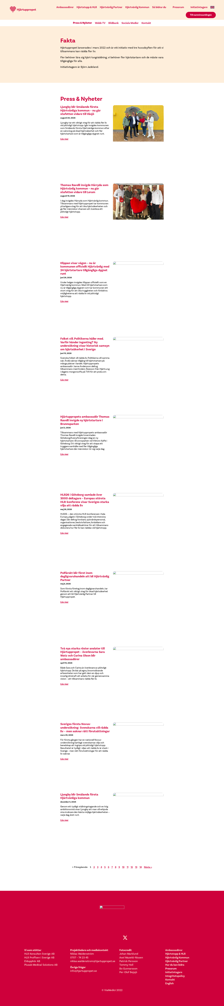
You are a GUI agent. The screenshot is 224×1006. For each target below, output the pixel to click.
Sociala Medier (130, 23)
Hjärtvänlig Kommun (137, 7)
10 (123, 867)
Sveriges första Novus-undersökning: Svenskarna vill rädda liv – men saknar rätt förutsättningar (85, 727)
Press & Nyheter (82, 23)
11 (127, 867)
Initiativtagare (199, 7)
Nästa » (148, 867)
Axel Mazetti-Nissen (131, 957)
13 (136, 867)
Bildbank (113, 23)
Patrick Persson (128, 961)
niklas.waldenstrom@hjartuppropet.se (92, 961)
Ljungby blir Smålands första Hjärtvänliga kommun (79, 796)
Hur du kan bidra (174, 964)
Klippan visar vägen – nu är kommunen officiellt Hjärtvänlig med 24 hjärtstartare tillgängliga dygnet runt (84, 268)
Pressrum (178, 7)
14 (141, 867)
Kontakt (146, 23)
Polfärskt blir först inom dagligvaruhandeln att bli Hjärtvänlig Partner (84, 576)
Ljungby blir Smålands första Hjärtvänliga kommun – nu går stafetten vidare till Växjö (80, 110)
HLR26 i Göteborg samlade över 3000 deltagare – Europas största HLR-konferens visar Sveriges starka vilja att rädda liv (84, 500)
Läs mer (64, 139)
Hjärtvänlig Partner (111, 7)
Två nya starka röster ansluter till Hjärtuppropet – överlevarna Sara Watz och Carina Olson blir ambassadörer (82, 654)
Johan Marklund (128, 953)
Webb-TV (100, 23)
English (169, 983)
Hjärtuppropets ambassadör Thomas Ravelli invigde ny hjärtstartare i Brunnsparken (84, 420)
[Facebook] (98, 937)
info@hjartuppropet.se (83, 971)
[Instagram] (105, 937)
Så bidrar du (159, 7)
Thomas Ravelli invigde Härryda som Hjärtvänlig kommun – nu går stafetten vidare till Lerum (84, 188)
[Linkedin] (112, 937)
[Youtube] (118, 937)
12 (132, 867)
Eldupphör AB (32, 961)
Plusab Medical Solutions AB (41, 964)
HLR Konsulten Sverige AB (39, 953)
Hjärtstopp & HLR (87, 7)
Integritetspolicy (175, 976)
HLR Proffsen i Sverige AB (39, 957)
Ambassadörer (65, 7)
